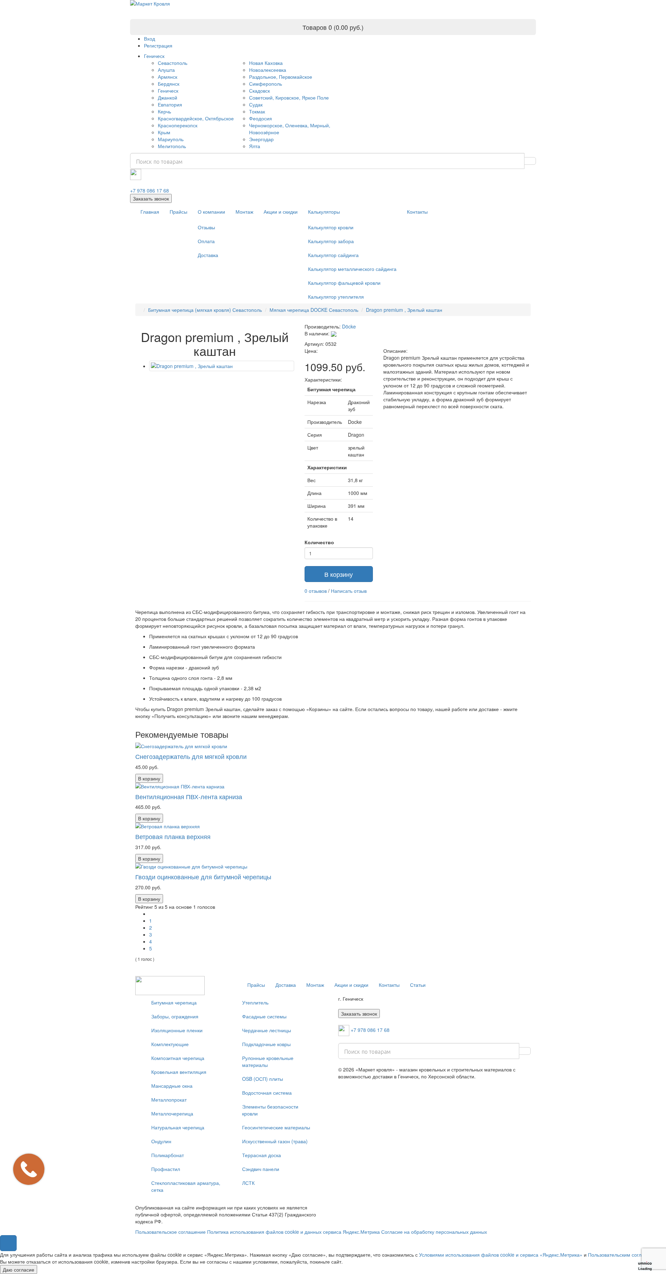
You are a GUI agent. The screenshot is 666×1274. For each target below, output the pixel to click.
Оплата (206, 241)
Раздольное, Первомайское (280, 76)
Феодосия (260, 118)
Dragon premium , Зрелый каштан (404, 309)
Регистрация (158, 45)
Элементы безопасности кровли (270, 1110)
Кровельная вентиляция (178, 1071)
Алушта (166, 69)
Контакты (417, 211)
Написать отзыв (349, 590)
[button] (8, 1243)
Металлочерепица (172, 1113)
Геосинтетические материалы (276, 1127)
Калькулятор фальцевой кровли (344, 282)
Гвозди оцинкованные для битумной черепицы (203, 876)
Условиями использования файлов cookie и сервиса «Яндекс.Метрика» (500, 1254)
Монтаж (244, 211)
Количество (319, 542)
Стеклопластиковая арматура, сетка (185, 1186)
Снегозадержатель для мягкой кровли (191, 756)
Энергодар (261, 139)
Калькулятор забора (331, 241)
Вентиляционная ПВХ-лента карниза (188, 796)
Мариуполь (170, 139)
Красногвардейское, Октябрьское (196, 118)
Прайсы (178, 211)
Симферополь (265, 83)
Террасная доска (261, 1155)
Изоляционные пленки (177, 1030)
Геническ (154, 55)
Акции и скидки (281, 211)
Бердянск (168, 83)
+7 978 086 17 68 (149, 190)
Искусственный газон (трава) (275, 1141)
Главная (149, 211)
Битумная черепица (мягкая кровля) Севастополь (205, 309)
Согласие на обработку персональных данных (434, 1231)
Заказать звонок (151, 198)
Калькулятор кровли (330, 227)
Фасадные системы (264, 1016)
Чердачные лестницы (266, 1030)
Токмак (257, 111)
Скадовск (259, 90)
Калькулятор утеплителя (336, 296)
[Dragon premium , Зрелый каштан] (221, 366)
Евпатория (170, 104)
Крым (164, 132)
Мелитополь (172, 146)
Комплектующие (170, 1044)
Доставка (208, 254)
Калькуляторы (324, 211)
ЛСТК (248, 1182)
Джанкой (167, 97)
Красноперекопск (177, 125)
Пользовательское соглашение (170, 1231)
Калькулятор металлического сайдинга (352, 268)
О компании (211, 211)
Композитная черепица (177, 1057)
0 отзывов (316, 590)
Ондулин (161, 1141)
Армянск (167, 76)
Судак (256, 104)
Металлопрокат (169, 1099)
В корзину (338, 574)
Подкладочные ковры (266, 1044)
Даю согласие (18, 1269)
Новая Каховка (266, 62)
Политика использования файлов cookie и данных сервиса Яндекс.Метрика (293, 1231)
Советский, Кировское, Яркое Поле (289, 97)
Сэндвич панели (260, 1168)
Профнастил (165, 1168)
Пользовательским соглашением (625, 1254)
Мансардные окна (172, 1085)
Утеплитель (255, 1002)
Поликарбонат (167, 1155)
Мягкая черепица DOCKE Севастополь (314, 309)
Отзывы (206, 227)
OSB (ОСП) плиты (262, 1078)
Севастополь (172, 62)
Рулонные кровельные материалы (267, 1061)
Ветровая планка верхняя (173, 836)
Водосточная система (267, 1092)
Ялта (254, 146)
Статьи (418, 984)
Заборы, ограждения (174, 1016)
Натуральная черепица (177, 1127)
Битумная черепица (174, 1002)
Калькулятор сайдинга (333, 254)
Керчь (164, 111)
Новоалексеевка (267, 69)
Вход (149, 38)
